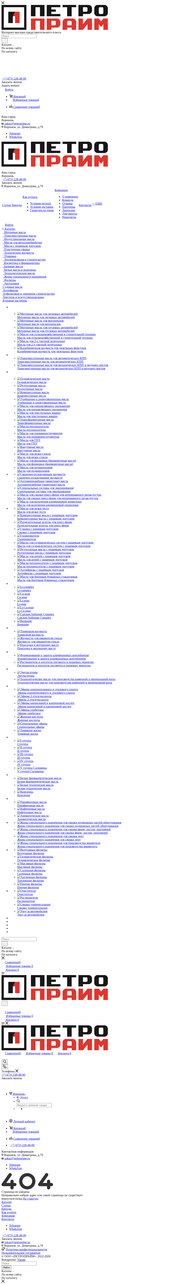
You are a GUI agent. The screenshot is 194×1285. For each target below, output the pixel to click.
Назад (24, 1097)
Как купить (9, 1212)
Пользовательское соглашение (21, 1252)
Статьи (6, 1205)
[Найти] (5, 40)
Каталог (7, 1202)
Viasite (21, 1259)
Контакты (8, 1219)
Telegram (14, 133)
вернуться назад (12, 1198)
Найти (6, 1267)
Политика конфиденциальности (26, 1249)
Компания (8, 1215)
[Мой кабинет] (3, 1008)
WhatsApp (15, 136)
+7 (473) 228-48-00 (14, 78)
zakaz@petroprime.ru (17, 123)
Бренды (6, 1208)
